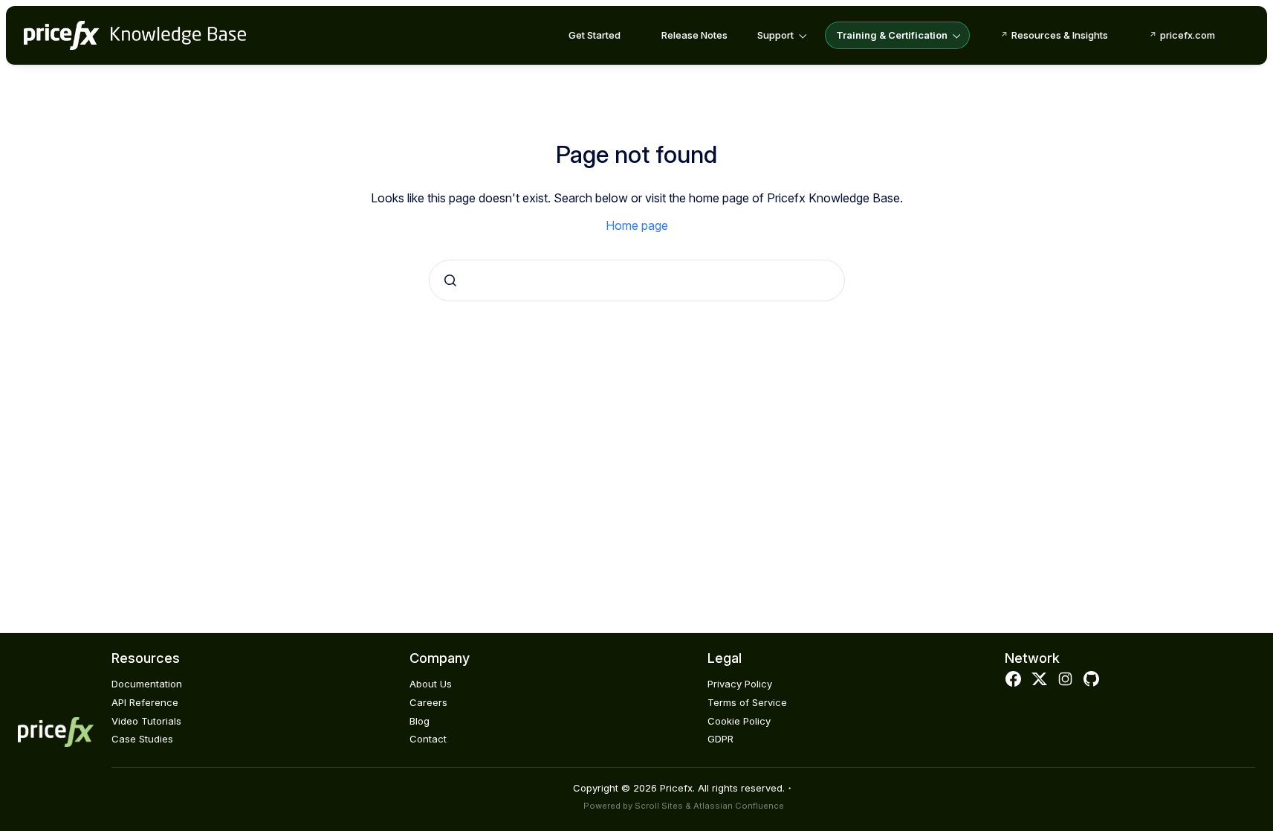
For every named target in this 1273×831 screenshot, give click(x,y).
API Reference (144, 702)
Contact (428, 739)
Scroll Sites (659, 805)
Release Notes (694, 35)
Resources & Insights (1059, 35)
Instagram (1065, 679)
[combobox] (637, 280)
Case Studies (142, 739)
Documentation (146, 684)
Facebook (1013, 679)
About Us (430, 684)
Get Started (595, 35)
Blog (419, 721)
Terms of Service (747, 702)
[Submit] (450, 280)
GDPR (720, 739)
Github (1091, 679)
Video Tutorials (146, 721)
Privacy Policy (739, 684)
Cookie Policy (739, 721)
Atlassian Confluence (738, 805)
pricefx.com (1187, 35)
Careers (428, 702)
